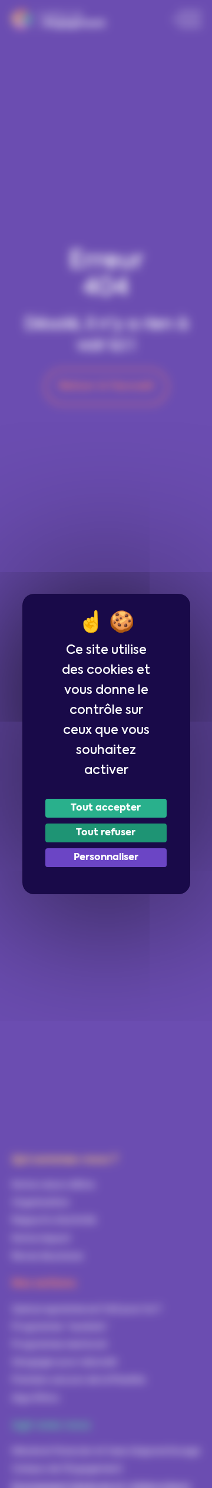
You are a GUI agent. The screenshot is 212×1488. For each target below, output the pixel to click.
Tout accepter (106, 808)
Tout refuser (105, 833)
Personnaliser (106, 857)
